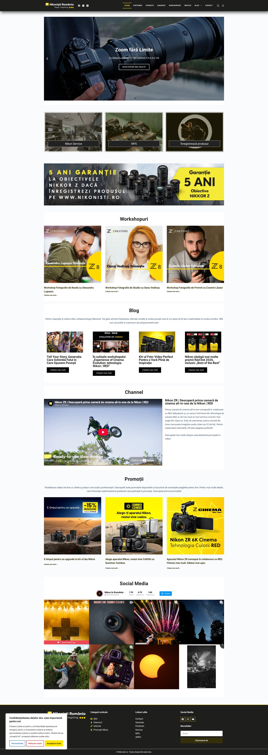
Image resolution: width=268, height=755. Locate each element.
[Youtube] (193, 719)
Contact (209, 5)
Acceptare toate (54, 743)
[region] (36, 731)
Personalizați (17, 743)
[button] (47, 58)
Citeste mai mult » (50, 295)
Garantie (161, 5)
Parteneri (137, 5)
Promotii (150, 5)
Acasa (127, 5)
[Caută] (218, 6)
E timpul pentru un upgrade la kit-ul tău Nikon (69, 559)
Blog (197, 5)
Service (187, 5)
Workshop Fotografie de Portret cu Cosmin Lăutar (195, 287)
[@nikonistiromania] (99, 593)
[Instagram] (83, 6)
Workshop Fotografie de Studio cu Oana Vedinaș (132, 287)
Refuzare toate (35, 743)
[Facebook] (79, 6)
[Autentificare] (223, 6)
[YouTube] (87, 6)
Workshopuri (175, 5)
